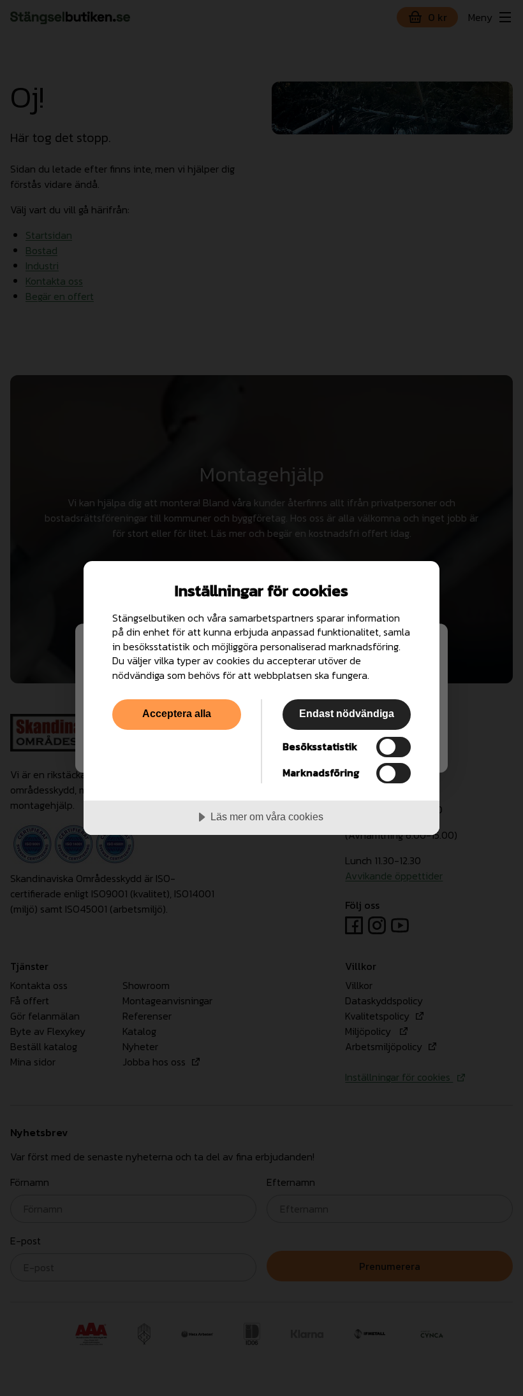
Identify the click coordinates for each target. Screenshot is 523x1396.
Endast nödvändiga (346, 713)
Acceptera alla (176, 713)
